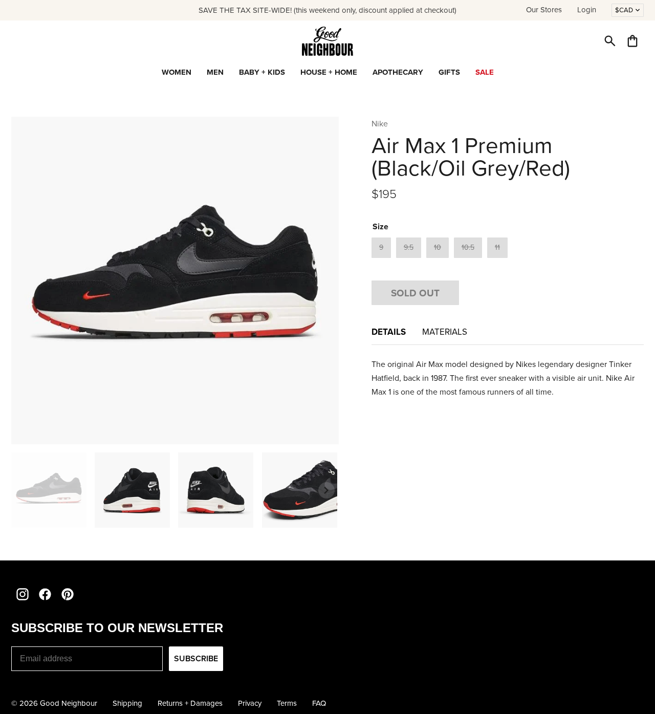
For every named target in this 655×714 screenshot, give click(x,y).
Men (215, 72)
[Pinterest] (67, 594)
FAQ (319, 703)
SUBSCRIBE (196, 658)
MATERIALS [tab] (444, 332)
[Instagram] (22, 594)
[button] (610, 41)
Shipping (127, 703)
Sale (484, 72)
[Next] (326, 490)
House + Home (328, 72)
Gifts (449, 72)
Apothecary (398, 72)
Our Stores (544, 9)
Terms (287, 703)
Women (176, 72)
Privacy (249, 703)
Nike (380, 123)
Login (586, 9)
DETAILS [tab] (389, 332)
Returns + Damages (190, 703)
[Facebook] (45, 594)
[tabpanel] (508, 378)
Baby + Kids (262, 72)
